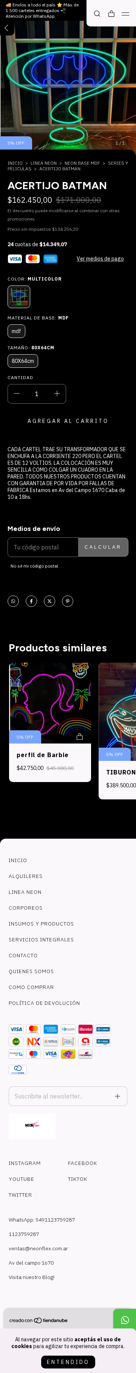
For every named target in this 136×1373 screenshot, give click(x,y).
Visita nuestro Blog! (31, 1277)
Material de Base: (38, 318)
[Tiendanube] (39, 1322)
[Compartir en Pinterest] (67, 601)
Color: (35, 279)
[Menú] (125, 13)
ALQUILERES (26, 876)
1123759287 (24, 1234)
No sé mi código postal (34, 566)
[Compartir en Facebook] (31, 601)
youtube (21, 1179)
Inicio (15, 163)
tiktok (77, 1179)
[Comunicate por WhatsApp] (124, 1320)
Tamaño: (31, 347)
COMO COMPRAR (31, 987)
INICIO (18, 860)
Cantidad (20, 377)
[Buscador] (97, 13)
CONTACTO (23, 955)
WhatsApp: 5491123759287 (42, 1219)
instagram (25, 1163)
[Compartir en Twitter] (49, 601)
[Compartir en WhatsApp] (13, 601)
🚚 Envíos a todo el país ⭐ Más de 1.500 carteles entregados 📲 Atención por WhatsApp (42, 10)
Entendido (68, 1362)
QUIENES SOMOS (31, 971)
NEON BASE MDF (82, 163)
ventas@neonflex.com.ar (38, 1248)
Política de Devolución (44, 1003)
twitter (20, 1194)
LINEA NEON (44, 163)
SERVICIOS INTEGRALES (41, 939)
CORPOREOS (26, 907)
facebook (82, 1163)
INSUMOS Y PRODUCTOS (41, 923)
